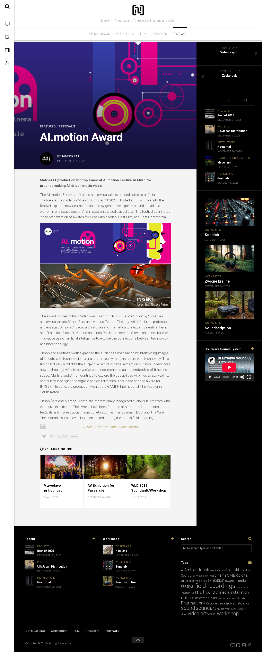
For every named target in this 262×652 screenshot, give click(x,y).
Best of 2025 (225, 115)
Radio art (212, 603)
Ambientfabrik (196, 570)
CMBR (232, 575)
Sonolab (223, 178)
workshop (228, 614)
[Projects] (7, 63)
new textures (224, 598)
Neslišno (121, 550)
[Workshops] (7, 37)
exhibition (216, 580)
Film (143, 33)
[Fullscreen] (249, 377)
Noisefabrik (238, 598)
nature (187, 598)
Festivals (180, 33)
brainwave (196, 575)
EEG (205, 581)
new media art (206, 598)
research (225, 603)
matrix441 (70, 156)
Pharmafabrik (193, 603)
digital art (62, 436)
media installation (234, 592)
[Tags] (245, 100)
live (192, 592)
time (243, 609)
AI (52, 436)
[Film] (7, 50)
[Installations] (7, 24)
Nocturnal (224, 146)
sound (188, 608)
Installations (99, 33)
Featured (48, 126)
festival (187, 586)
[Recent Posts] (213, 98)
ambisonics (218, 570)
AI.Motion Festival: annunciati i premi (110, 427)
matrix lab (206, 592)
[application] (229, 367)
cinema (220, 575)
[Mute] (242, 377)
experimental (236, 580)
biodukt (232, 570)
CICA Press (208, 576)
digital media (194, 580)
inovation (185, 593)
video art (197, 614)
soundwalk (223, 608)
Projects (159, 33)
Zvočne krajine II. (219, 281)
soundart (206, 608)
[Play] (210, 377)
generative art (243, 587)
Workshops (125, 33)
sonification (241, 603)
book (242, 570)
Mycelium (224, 162)
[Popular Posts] (229, 100)
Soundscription (218, 328)
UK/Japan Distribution (232, 131)
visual (74, 436)
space (236, 608)
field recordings (215, 585)
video (184, 614)
